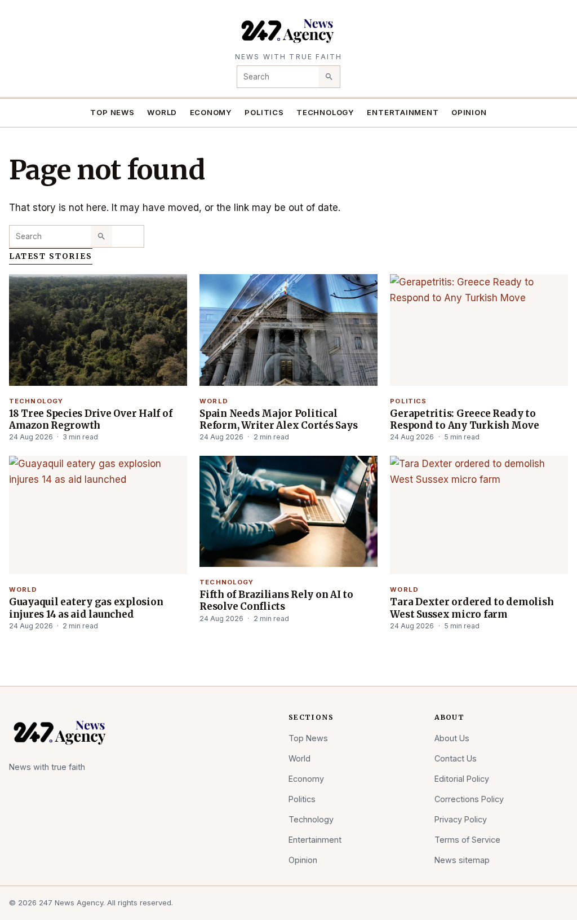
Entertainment (402, 112)
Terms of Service (467, 839)
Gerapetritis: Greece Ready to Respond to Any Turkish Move (464, 419)
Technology (325, 112)
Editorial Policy (461, 778)
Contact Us (455, 758)
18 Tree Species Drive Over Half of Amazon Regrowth (90, 419)
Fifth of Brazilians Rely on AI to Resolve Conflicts (276, 600)
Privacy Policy (460, 819)
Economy (211, 112)
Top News (112, 112)
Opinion (469, 112)
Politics (264, 112)
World (162, 112)
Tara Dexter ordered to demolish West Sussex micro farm (471, 608)
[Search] (329, 76)
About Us (451, 738)
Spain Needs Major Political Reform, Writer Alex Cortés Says (278, 419)
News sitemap (462, 860)
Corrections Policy (469, 799)
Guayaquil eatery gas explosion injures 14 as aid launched (86, 608)
